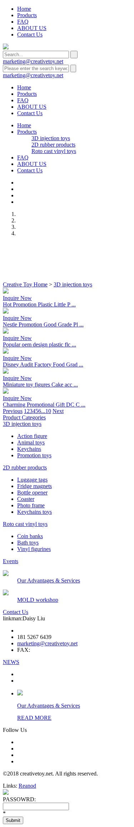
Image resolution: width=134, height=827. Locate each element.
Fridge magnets (34, 486)
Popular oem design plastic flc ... (39, 344)
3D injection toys (50, 138)
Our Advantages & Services (48, 580)
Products (27, 15)
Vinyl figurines (34, 549)
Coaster (25, 499)
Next (58, 411)
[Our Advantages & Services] (6, 574)
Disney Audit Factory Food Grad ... (43, 364)
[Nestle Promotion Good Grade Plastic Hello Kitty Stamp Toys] (6, 312)
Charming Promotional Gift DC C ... (44, 405)
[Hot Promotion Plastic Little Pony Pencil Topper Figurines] (6, 292)
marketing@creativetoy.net (33, 61)
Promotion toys (34, 455)
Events (10, 561)
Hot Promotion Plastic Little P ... (39, 304)
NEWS (11, 662)
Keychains (29, 449)
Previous (13, 411)
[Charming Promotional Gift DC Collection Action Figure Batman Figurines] (6, 392)
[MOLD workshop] (6, 593)
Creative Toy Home (25, 284)
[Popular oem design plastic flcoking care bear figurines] (6, 332)
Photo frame (31, 505)
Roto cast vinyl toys (53, 151)
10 (48, 411)
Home (24, 9)
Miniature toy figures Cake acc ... (40, 384)
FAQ (23, 22)
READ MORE (34, 718)
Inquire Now (17, 298)
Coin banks (30, 536)
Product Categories (24, 417)
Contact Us (30, 34)
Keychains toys (34, 512)
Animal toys (31, 442)
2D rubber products (53, 145)
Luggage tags (32, 480)
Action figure (32, 436)
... (43, 411)
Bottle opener (32, 492)
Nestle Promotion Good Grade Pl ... (43, 324)
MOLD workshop (37, 600)
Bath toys (28, 543)
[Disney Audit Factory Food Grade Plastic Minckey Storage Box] (6, 352)
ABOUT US (31, 28)
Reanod (27, 786)
